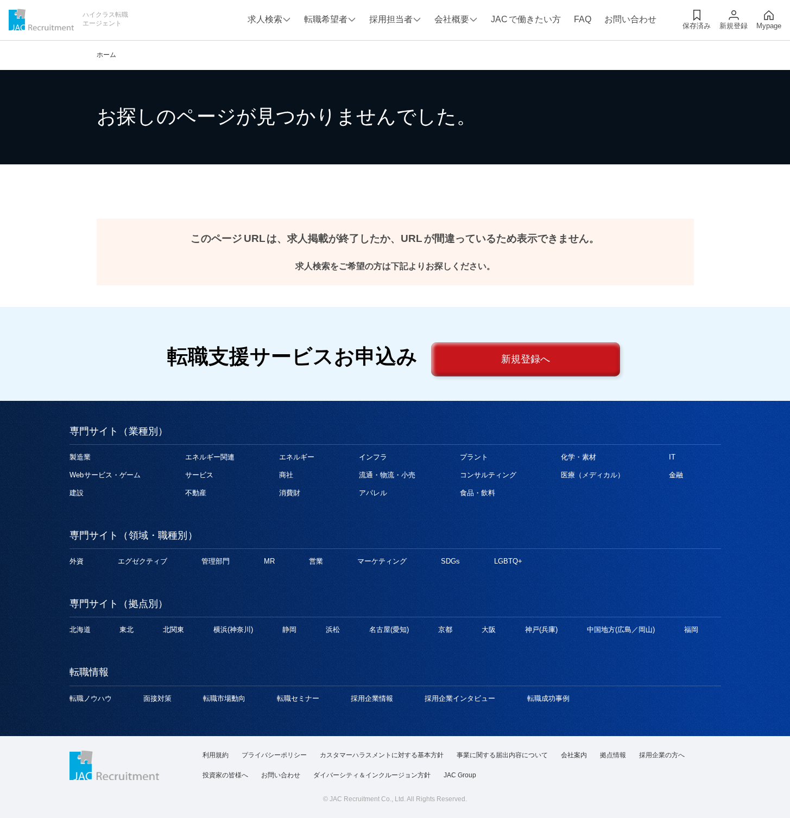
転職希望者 (325, 19)
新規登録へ (525, 359)
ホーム (106, 55)
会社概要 (451, 19)
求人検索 (265, 19)
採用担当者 (391, 19)
